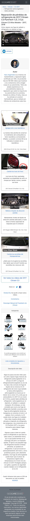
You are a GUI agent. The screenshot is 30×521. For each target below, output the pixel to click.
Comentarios (15, 299)
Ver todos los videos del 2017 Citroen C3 (15, 279)
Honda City (7, 293)
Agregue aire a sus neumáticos (15, 128)
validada (8, 51)
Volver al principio (15, 489)
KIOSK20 (15, 480)
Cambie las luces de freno (15, 171)
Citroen (10, 7)
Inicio (4, 7)
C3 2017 (17, 7)
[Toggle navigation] (26, 2)
